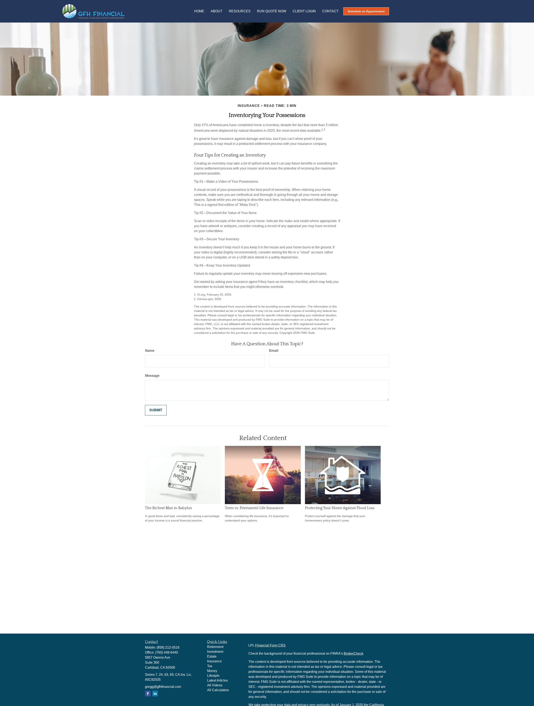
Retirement (215, 647)
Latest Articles (217, 680)
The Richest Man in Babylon (168, 508)
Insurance (214, 661)
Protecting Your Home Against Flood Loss (339, 508)
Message (152, 376)
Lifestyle (213, 675)
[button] (199, 11)
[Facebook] (148, 693)
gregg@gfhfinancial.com (163, 686)
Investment (215, 651)
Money (212, 671)
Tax (209, 666)
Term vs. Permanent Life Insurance (254, 508)
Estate (212, 656)
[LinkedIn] (155, 693)
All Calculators (218, 690)
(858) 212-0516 (168, 647)
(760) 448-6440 (166, 652)
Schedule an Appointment (366, 11)
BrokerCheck (353, 653)
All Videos (214, 685)
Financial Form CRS (270, 645)
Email (273, 351)
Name (149, 351)
